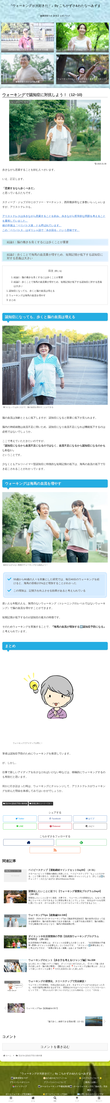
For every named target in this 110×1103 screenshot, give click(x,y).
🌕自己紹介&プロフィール (55, 1078)
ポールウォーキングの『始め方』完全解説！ (90, 1088)
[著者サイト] (28, 842)
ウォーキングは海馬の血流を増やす (27, 295)
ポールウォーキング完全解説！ (20, 1094)
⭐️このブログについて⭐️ (90, 1078)
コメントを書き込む (55, 1047)
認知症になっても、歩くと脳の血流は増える (32, 290)
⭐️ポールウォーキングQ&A (55, 1094)
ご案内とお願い (90, 1082)
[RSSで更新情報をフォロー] (55, 850)
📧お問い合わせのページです (90, 1094)
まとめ (12, 300)
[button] (101, 574)
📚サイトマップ (19, 1086)
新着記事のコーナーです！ (41, 803)
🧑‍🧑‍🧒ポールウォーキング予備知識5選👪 (55, 1086)
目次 (50, 270)
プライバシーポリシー (20, 1082)
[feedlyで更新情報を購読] (81, 842)
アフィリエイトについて (55, 1082)
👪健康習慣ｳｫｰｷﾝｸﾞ (19, 1078)
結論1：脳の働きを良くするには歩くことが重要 (38, 277)
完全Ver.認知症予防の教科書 (16, 803)
